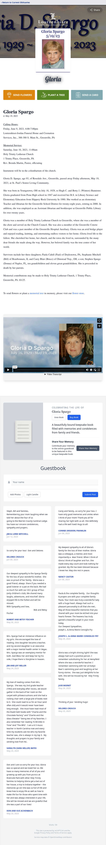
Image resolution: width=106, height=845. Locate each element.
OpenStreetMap (56, 837)
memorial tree (37, 293)
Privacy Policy (45, 833)
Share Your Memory (88, 448)
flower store (78, 293)
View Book (58, 417)
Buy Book (74, 417)
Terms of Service (60, 833)
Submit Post (90, 494)
